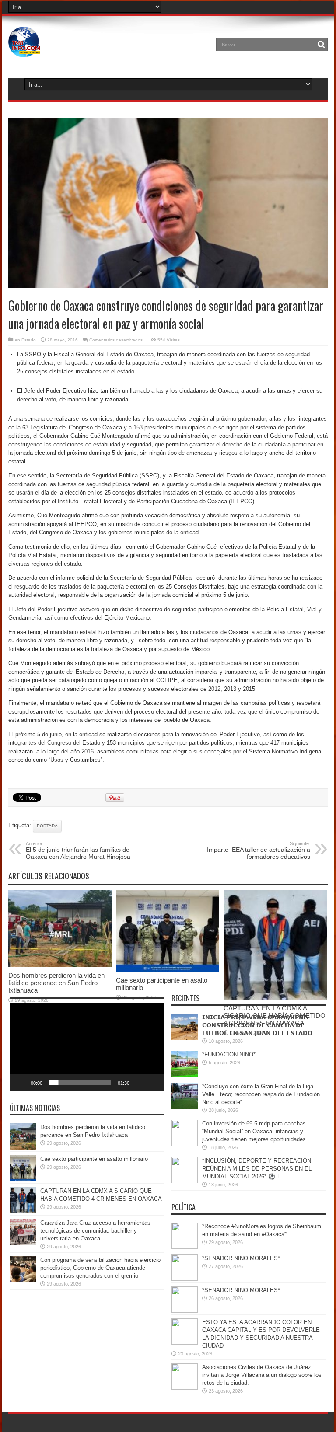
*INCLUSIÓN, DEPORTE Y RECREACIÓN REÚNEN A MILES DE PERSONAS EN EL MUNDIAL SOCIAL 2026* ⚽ (257, 1168)
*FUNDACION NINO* (229, 1054)
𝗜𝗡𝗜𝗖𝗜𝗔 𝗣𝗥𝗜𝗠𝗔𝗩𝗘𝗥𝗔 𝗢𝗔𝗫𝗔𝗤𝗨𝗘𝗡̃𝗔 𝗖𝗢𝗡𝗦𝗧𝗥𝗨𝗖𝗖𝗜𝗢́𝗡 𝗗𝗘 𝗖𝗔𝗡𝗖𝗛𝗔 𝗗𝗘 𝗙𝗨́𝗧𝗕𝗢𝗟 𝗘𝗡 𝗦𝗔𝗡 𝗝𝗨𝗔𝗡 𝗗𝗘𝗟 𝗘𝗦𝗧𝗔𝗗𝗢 (257, 1025)
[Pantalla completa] (153, 1082)
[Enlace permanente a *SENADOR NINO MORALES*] (185, 1278)
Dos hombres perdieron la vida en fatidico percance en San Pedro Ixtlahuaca (56, 983)
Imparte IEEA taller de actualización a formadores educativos (258, 850)
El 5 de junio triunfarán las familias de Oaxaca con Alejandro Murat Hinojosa (78, 850)
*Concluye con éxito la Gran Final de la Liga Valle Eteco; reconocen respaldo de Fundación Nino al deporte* (261, 1094)
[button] (87, 1047)
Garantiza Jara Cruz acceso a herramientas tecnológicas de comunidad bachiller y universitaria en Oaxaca (95, 1230)
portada (47, 825)
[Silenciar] (139, 1082)
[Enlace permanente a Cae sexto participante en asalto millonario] (167, 970)
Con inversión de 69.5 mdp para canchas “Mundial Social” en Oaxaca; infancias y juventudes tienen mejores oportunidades (254, 1131)
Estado (28, 340)
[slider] (80, 1082)
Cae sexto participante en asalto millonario (94, 1159)
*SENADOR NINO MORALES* (241, 1258)
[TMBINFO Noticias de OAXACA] (24, 50)
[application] (87, 1047)
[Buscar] (321, 44)
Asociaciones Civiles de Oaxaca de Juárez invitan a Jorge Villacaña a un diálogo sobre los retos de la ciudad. (262, 1375)
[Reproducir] (21, 1082)
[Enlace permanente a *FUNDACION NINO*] (185, 1075)
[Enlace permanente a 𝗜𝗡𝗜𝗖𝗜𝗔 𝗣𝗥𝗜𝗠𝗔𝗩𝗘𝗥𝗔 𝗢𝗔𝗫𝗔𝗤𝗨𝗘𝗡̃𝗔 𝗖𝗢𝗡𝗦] (185, 1038)
